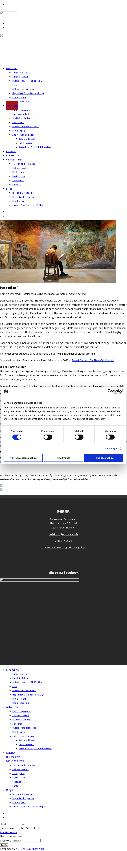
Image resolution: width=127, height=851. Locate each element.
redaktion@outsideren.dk (63, 534)
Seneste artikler (21, 72)
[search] (23, 824)
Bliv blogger (19, 201)
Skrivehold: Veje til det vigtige (35, 147)
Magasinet (12, 68)
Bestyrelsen (18, 176)
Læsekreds (18, 122)
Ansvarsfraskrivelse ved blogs (28, 205)
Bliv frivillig (19, 130)
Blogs (9, 188)
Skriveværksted (20, 114)
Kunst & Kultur (20, 76)
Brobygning (18, 172)
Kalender (11, 752)
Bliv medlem (13, 757)
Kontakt (16, 184)
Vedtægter (18, 180)
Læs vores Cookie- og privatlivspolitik (63, 547)
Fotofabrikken (26, 143)
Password (5, 840)
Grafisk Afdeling (21, 118)
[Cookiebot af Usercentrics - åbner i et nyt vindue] (109, 391)
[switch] (48, 436)
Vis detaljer (111, 448)
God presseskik (20, 101)
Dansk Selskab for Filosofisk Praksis (93, 360)
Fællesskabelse (20, 168)
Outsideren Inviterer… (24, 89)
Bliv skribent (19, 97)
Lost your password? (33, 849)
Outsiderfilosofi (27, 138)
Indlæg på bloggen (22, 192)
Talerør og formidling (24, 163)
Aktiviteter (12, 105)
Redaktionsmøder (21, 109)
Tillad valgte (63, 458)
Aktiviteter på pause (23, 134)
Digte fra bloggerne (23, 196)
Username (6, 836)
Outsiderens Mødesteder (25, 126)
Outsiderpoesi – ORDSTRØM (27, 80)
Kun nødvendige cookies (23, 458)
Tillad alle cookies (104, 458)
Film (14, 85)
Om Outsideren (14, 159)
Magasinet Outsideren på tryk (28, 93)
